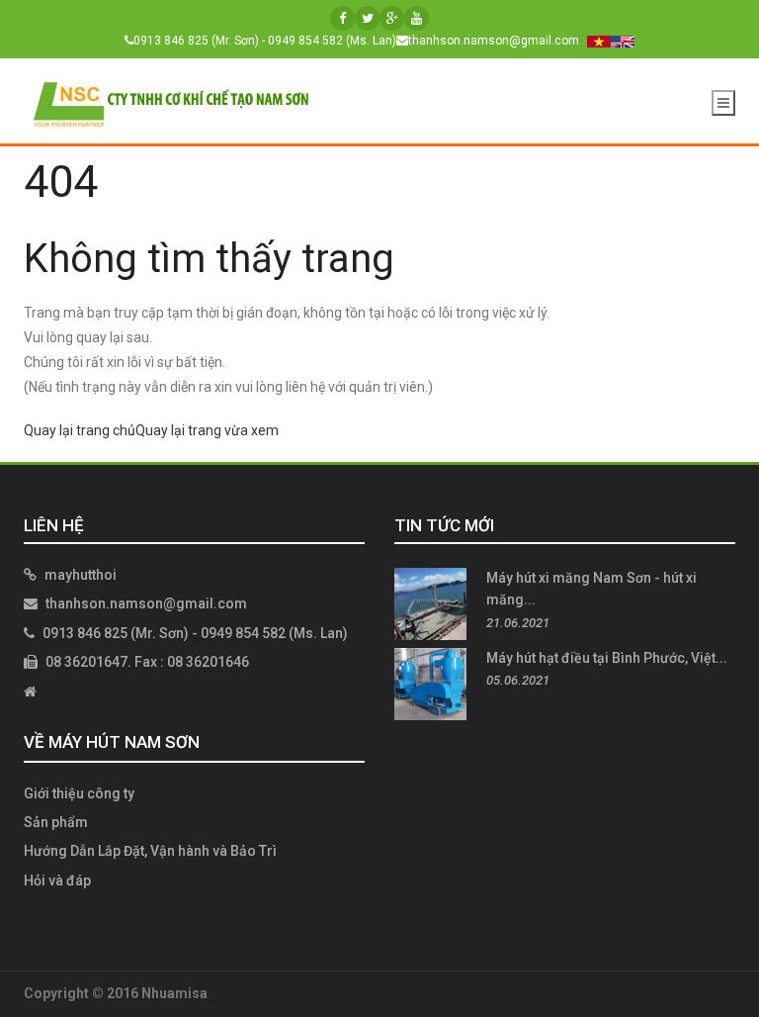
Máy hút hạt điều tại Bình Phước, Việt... (606, 658)
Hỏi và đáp (57, 880)
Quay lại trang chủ (79, 430)
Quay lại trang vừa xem (207, 430)
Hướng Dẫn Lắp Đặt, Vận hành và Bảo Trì (150, 851)
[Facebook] (342, 18)
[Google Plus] (392, 18)
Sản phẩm (56, 822)
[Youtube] (416, 18)
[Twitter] (367, 18)
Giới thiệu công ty (79, 793)
